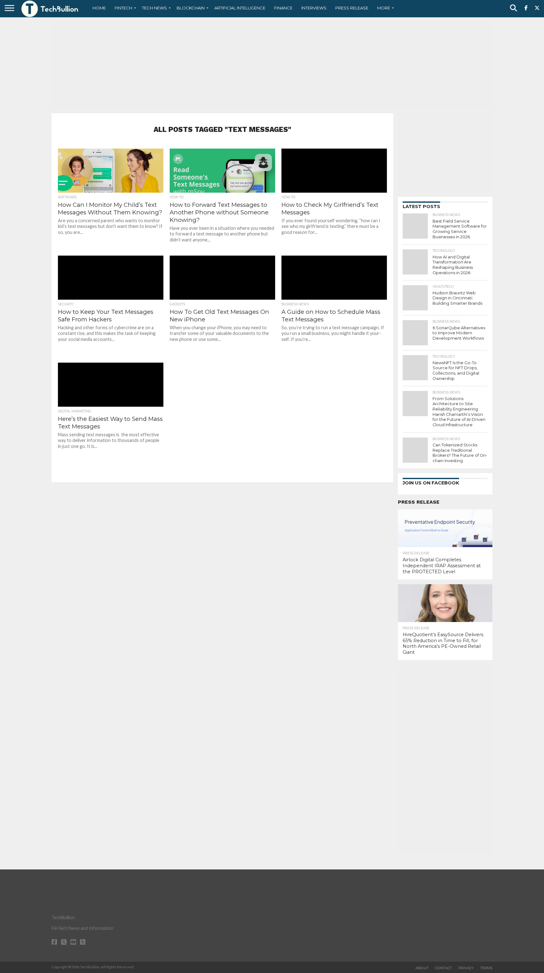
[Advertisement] (272, 64)
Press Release (351, 7)
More (383, 7)
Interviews (313, 7)
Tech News (154, 7)
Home (99, 7)
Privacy (466, 968)
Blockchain (191, 7)
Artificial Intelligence (239, 7)
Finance (283, 7)
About (422, 968)
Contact (443, 968)
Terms (486, 968)
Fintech (123, 7)
